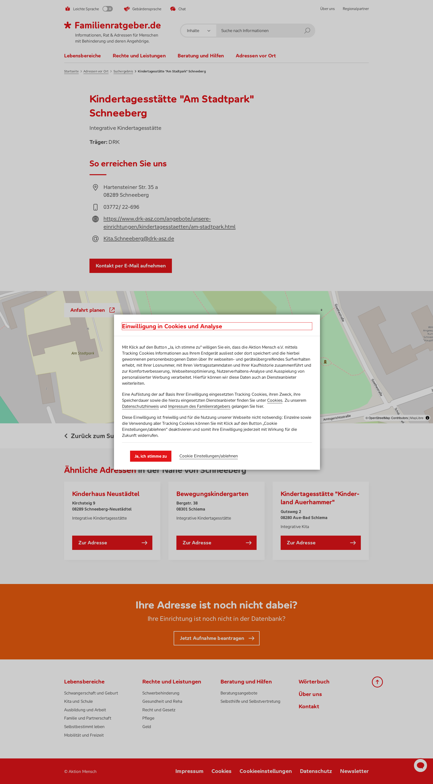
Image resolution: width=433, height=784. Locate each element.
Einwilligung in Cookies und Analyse (172, 326)
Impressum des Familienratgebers (199, 406)
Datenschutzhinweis (140, 406)
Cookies (274, 400)
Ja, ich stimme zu (151, 456)
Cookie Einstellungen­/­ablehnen (208, 456)
